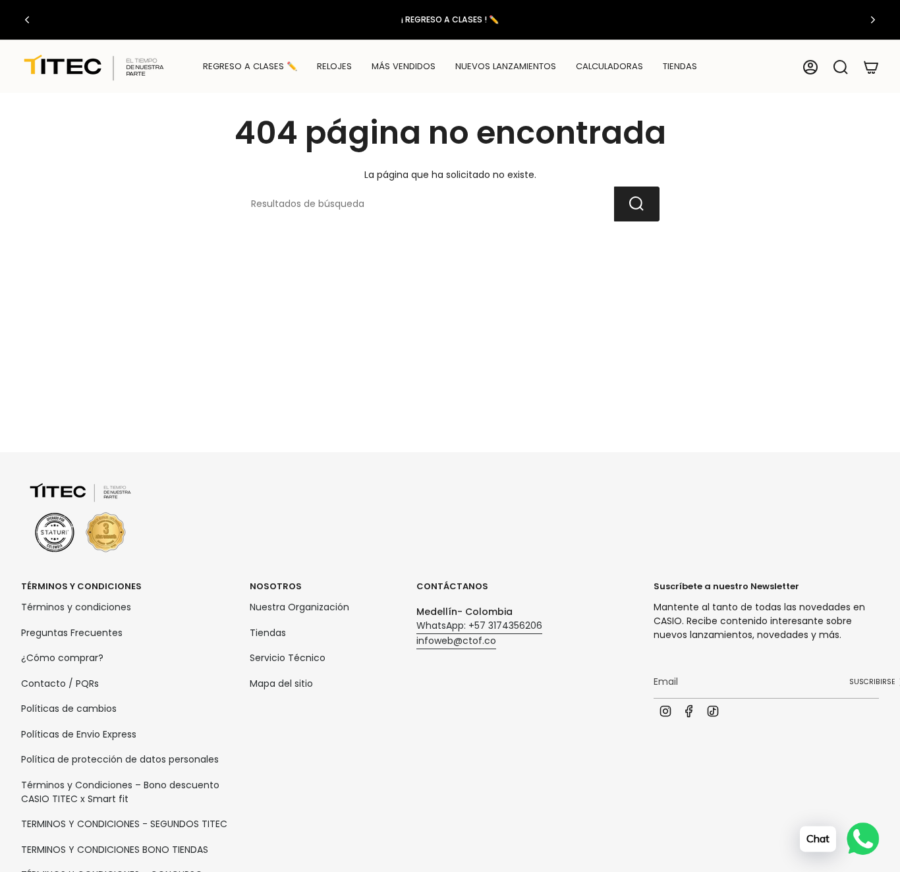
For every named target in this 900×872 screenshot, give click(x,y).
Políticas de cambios (69, 708)
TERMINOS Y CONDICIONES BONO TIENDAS (114, 849)
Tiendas (268, 632)
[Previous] (27, 20)
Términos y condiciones (76, 607)
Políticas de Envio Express (78, 734)
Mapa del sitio (281, 683)
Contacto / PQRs (60, 683)
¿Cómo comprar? (62, 657)
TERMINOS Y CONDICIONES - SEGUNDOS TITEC (124, 823)
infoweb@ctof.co (456, 640)
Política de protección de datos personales (120, 759)
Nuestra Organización (299, 607)
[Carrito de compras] (871, 67)
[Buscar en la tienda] (637, 204)
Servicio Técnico (287, 657)
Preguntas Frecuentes (72, 632)
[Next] (873, 20)
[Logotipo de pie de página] (80, 518)
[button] (334, 67)
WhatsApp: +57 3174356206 (479, 625)
